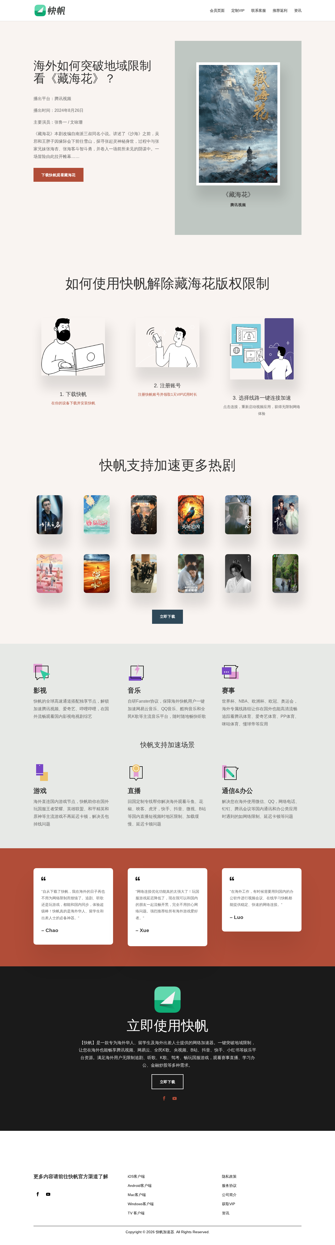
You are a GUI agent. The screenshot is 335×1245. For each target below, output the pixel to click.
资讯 (298, 11)
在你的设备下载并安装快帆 (73, 403)
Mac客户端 (137, 1195)
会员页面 (217, 11)
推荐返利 (280, 11)
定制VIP (237, 11)
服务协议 (229, 1185)
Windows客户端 (141, 1204)
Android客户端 (140, 1185)
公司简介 (229, 1195)
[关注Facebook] (164, 1098)
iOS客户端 (136, 1176)
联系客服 (258, 11)
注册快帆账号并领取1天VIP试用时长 (167, 394)
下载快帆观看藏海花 (58, 175)
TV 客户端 (136, 1213)
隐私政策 (229, 1176)
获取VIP (228, 1204)
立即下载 (167, 616)
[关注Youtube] (174, 1098)
